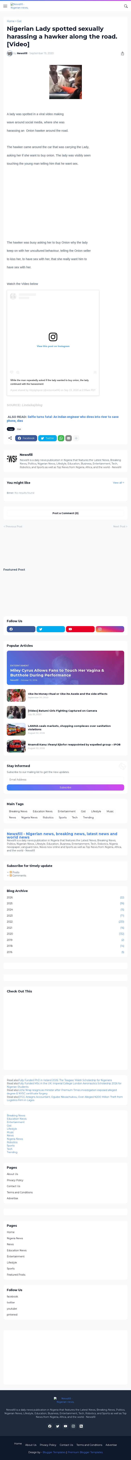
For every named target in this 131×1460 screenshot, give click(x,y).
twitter (11, 1302)
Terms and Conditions (20, 1192)
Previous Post (14, 526)
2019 (65, 940)
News (12, 817)
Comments (19, 875)
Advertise (12, 1198)
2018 (65, 945)
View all (117, 482)
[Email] (68, 438)
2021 (65, 927)
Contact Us (13, 1186)
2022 (65, 921)
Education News (42, 811)
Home (10, 21)
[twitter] (51, 629)
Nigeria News (29, 817)
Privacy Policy (15, 1180)
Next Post (119, 526)
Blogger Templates (54, 1452)
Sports (63, 817)
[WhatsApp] (61, 438)
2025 (65, 903)
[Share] (121, 53)
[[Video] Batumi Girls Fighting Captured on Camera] (16, 712)
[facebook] (21, 629)
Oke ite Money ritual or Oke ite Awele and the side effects (67, 693)
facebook (12, 1296)
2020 (65, 933)
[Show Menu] (5, 6)
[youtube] (80, 629)
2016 (65, 952)
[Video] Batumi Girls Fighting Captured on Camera (62, 710)
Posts (15, 872)
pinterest (12, 1314)
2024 (65, 909)
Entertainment (67, 811)
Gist (19, 21)
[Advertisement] (31, 210)
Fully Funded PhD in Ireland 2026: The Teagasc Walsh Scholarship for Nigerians (65, 1080)
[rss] (81, 1426)
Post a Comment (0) (65, 513)
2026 (65, 897)
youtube (12, 1308)
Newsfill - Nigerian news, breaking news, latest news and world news (62, 835)
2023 (65, 915)
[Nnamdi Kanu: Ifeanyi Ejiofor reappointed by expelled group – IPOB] (16, 746)
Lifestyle (96, 811)
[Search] (126, 6)
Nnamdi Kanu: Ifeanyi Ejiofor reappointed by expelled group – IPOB (74, 744)
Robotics (48, 817)
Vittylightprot (35, 390)
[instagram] (110, 629)
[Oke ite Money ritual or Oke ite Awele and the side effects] (16, 695)
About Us (12, 1174)
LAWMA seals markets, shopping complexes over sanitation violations (69, 727)
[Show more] (76, 438)
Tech (75, 817)
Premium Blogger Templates (85, 1452)
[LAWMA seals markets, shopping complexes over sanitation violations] (16, 729)
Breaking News (18, 811)
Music (110, 811)
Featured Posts (16, 1274)
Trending (88, 817)
